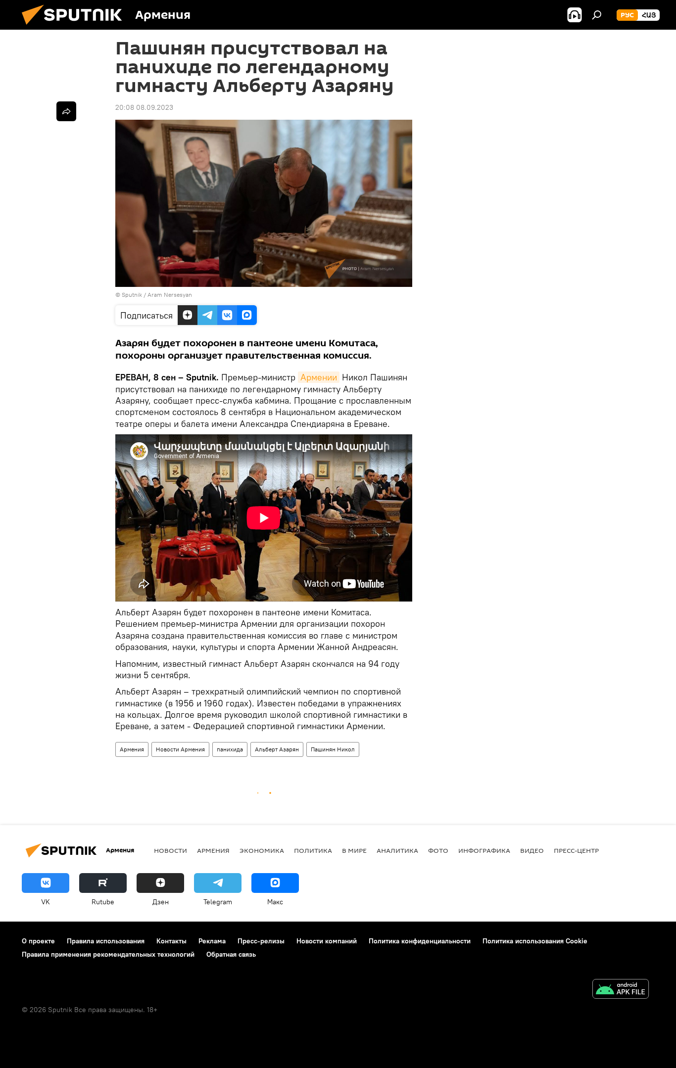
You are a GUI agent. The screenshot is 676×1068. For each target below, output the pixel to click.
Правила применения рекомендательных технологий (108, 954)
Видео (532, 850)
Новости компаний (326, 940)
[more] (66, 111)
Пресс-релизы (261, 940)
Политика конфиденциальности (420, 940)
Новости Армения (180, 749)
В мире (354, 850)
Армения (132, 749)
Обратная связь (231, 954)
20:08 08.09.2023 (144, 107)
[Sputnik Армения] (75, 27)
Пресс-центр (576, 850)
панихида (230, 749)
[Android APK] (620, 990)
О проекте (38, 940)
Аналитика (397, 850)
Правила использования (106, 940)
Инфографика (484, 850)
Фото (438, 850)
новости (170, 850)
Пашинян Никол (333, 749)
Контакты (171, 940)
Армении (318, 377)
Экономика (262, 850)
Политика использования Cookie (535, 940)
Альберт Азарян (277, 749)
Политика (313, 850)
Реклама (212, 940)
